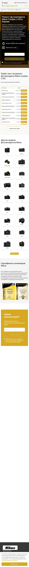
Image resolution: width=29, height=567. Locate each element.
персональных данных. (17, 63)
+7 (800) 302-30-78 (10, 6)
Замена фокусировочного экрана (8, 94)
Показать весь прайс (14, 128)
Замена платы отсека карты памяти (8, 119)
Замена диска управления (8, 97)
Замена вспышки (6, 100)
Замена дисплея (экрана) (8, 106)
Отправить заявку (14, 59)
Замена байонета (6, 115)
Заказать (24, 90)
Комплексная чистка (7, 103)
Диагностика (5, 90)
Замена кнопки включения (8, 112)
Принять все (14, 564)
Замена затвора (6, 121)
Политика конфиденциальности (10, 560)
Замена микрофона (6, 109)
